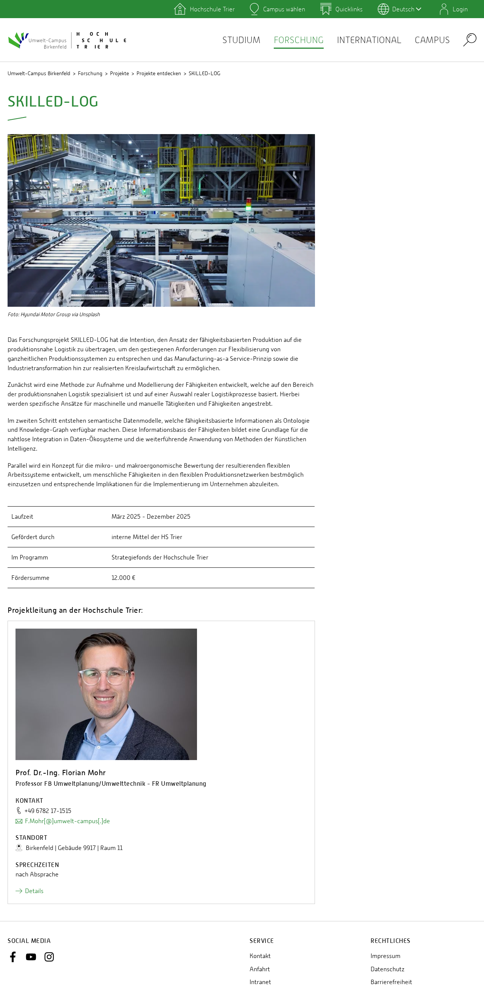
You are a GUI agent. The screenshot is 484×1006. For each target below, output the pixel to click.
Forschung (299, 40)
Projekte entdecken (159, 73)
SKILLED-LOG (204, 73)
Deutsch (403, 9)
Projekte (119, 73)
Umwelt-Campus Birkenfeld (39, 73)
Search (469, 39)
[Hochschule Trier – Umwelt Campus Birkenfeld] (68, 40)
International (369, 40)
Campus (432, 40)
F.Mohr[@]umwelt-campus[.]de (67, 821)
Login (460, 9)
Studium (241, 40)
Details (34, 891)
